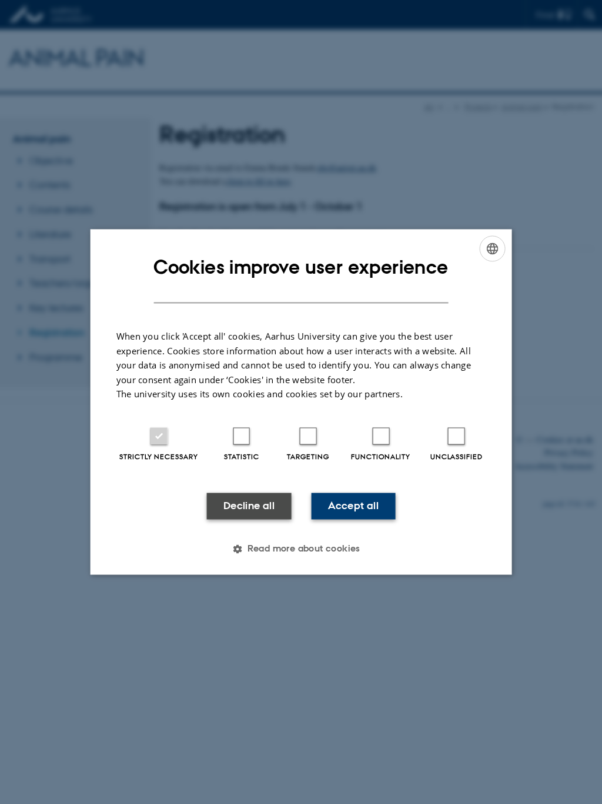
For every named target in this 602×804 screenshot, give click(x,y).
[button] (301, 549)
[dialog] (301, 401)
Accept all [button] (353, 505)
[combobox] (492, 248)
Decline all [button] (249, 505)
